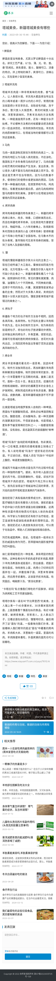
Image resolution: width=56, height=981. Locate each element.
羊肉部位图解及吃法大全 (16, 785)
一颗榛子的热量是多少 (14, 764)
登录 (7, 951)
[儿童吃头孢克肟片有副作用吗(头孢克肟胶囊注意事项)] (45, 825)
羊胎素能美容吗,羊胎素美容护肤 (20, 853)
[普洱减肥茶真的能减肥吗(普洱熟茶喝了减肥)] (45, 841)
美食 (45, 676)
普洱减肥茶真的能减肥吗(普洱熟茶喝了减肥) (17, 839)
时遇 (4, 34)
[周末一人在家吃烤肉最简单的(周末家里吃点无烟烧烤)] (45, 752)
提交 (28, 956)
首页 (4, 21)
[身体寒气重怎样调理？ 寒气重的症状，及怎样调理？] (45, 810)
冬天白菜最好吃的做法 (14, 874)
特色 (33, 676)
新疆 (21, 676)
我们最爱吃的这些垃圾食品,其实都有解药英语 (17, 912)
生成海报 (11, 697)
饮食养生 (35, 34)
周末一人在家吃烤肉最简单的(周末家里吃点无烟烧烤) (18, 750)
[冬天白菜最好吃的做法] (45, 877)
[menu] (51, 13)
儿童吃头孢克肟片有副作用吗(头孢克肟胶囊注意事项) (18, 823)
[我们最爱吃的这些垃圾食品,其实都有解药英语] (45, 914)
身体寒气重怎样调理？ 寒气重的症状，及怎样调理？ (17, 808)
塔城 (9, 676)
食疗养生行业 (9, 889)
